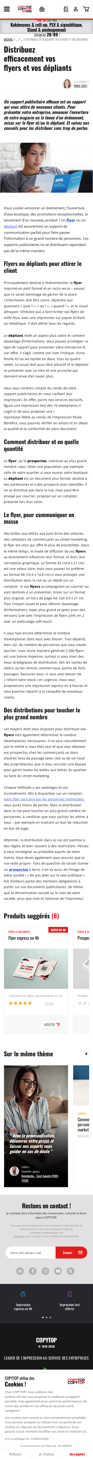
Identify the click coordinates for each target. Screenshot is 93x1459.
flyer (71, 220)
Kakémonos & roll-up (28, 24)
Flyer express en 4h (23, 937)
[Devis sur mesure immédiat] (66, 10)
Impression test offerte (70, 1306)
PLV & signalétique (65, 24)
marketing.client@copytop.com (46, 1232)
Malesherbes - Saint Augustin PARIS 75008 (39, 1177)
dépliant (10, 226)
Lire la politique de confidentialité (27, 1438)
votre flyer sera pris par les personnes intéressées (44, 799)
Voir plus (86, 1054)
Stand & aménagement (46, 29)
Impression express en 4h (23, 1306)
